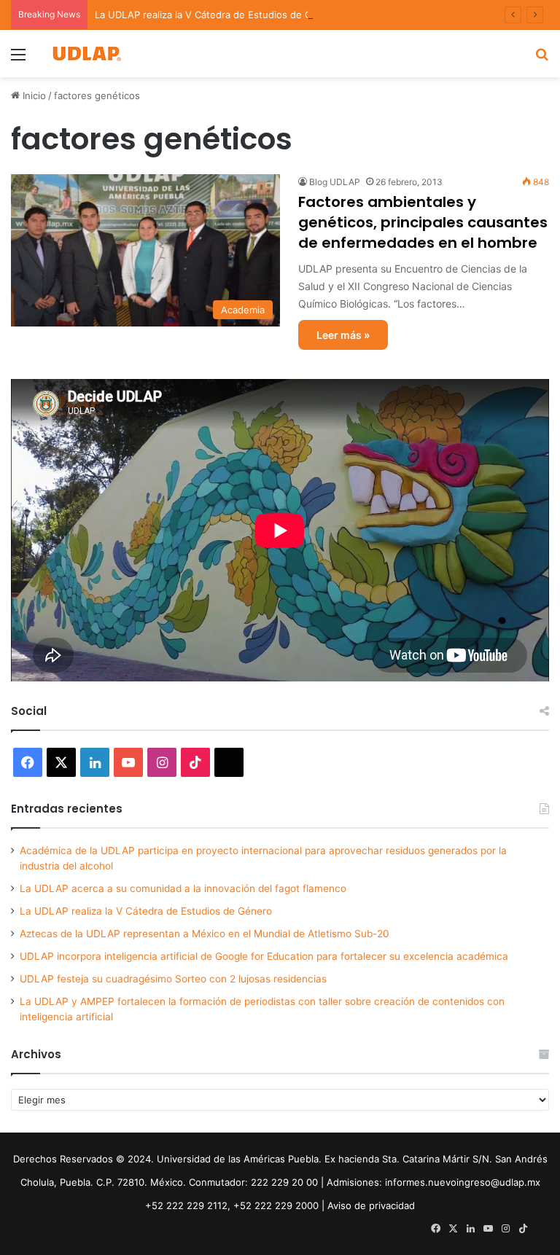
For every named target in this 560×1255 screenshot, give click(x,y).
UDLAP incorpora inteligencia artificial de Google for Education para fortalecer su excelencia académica (264, 956)
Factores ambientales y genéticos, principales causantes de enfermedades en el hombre (423, 222)
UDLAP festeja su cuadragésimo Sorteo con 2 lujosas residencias (173, 979)
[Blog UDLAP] (86, 53)
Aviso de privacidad (371, 1205)
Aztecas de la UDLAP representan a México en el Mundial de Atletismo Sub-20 (204, 933)
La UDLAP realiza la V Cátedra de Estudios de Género (217, 14)
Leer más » (343, 335)
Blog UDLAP (334, 181)
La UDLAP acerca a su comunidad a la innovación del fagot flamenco (183, 888)
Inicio (33, 95)
